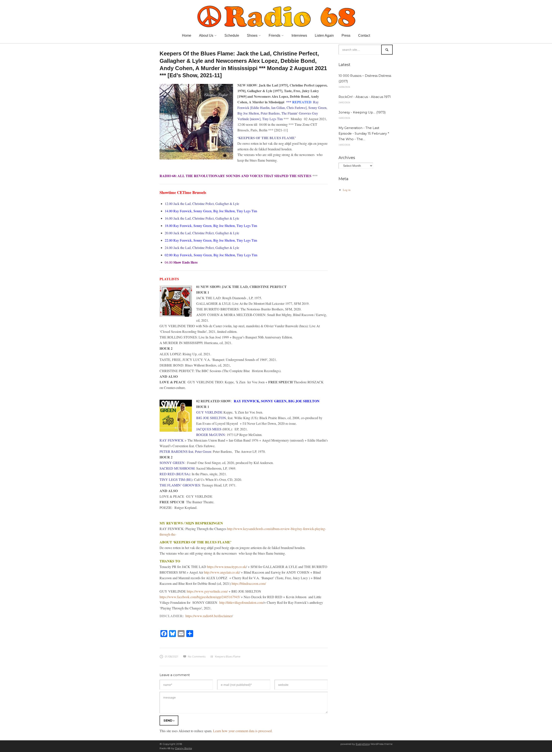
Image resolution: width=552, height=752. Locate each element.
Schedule (231, 35)
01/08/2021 (172, 656)
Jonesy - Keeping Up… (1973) (362, 112)
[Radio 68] (276, 15)
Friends (274, 35)
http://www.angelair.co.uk (221, 572)
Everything (363, 744)
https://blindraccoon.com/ (249, 583)
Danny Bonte (183, 748)
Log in (347, 190)
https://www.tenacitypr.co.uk (226, 566)
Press (346, 35)
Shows (252, 35)
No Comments (196, 656)
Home (186, 35)
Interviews (299, 35)
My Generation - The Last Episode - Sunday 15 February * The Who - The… (364, 133)
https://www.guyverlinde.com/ (207, 591)
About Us (206, 35)
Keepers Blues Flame (227, 656)
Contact (364, 35)
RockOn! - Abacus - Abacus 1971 (365, 97)
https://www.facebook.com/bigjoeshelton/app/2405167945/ (200, 597)
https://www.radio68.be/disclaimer (208, 616)
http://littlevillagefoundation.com (241, 602)
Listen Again (324, 35)
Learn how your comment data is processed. (243, 730)
